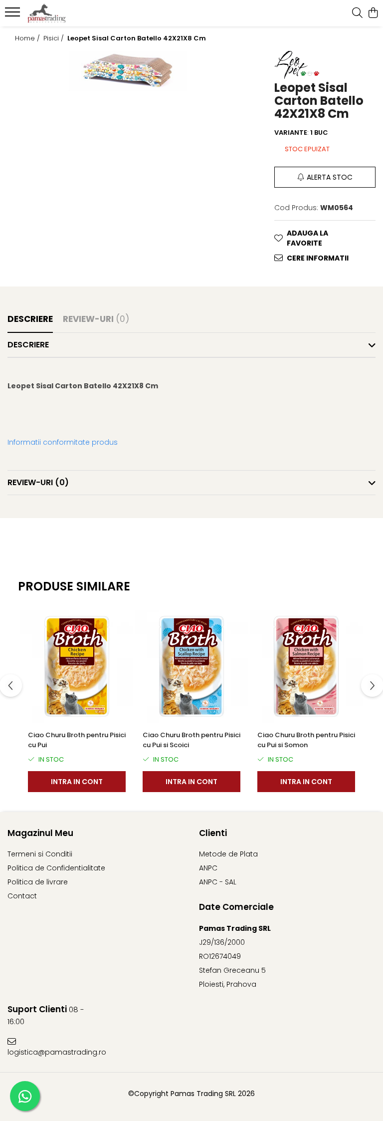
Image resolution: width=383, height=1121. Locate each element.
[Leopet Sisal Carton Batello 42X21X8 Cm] (128, 71)
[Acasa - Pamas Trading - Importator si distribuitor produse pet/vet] (67, 13)
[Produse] (13, 14)
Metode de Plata (228, 854)
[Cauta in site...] (357, 13)
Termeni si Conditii (39, 854)
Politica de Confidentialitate (56, 868)
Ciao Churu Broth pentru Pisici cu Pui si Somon (306, 740)
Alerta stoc (330, 177)
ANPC (208, 868)
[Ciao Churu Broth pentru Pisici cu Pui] (76, 666)
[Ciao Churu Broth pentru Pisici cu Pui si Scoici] (191, 666)
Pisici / (54, 38)
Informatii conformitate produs (62, 442)
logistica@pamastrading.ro (51, 1052)
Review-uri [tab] (96, 319)
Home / (28, 38)
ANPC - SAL (217, 882)
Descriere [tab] (30, 319)
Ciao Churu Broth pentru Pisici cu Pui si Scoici (191, 740)
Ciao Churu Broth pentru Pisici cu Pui (77, 740)
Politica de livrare (37, 882)
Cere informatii (318, 258)
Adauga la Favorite (307, 238)
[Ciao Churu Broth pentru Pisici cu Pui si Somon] (306, 666)
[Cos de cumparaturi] (373, 13)
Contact (22, 896)
